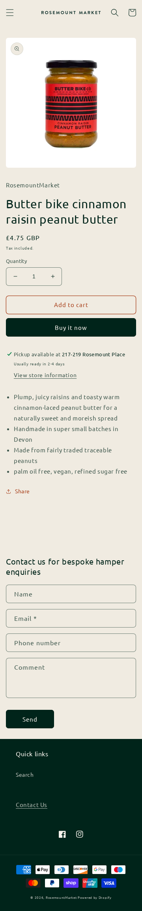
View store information (45, 374)
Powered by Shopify (95, 897)
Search (25, 774)
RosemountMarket (61, 897)
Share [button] (22, 490)
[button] (10, 12)
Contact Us (31, 804)
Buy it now (71, 327)
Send (29, 719)
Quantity (16, 260)
